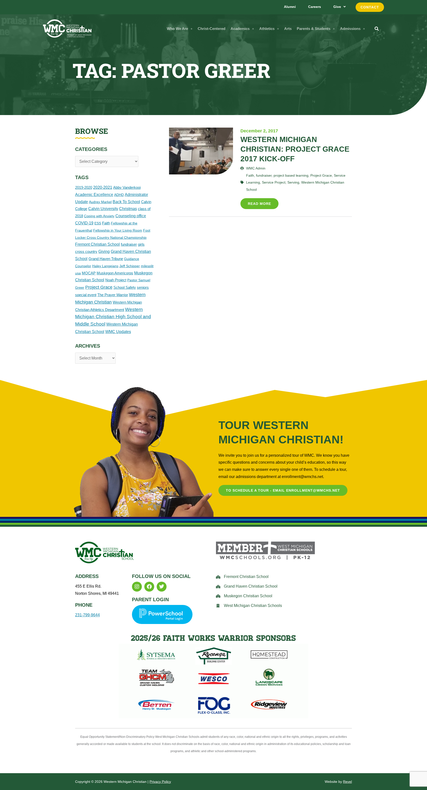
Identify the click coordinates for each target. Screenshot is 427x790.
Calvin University (103, 209)
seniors (143, 287)
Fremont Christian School (97, 244)
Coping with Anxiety (99, 216)
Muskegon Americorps (115, 273)
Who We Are (177, 28)
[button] (179, 28)
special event (85, 295)
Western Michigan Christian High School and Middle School (113, 317)
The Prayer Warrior (112, 295)
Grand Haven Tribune (105, 259)
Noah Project (115, 280)
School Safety (124, 287)
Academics (240, 28)
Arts (288, 28)
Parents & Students (313, 28)
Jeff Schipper (129, 266)
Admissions (350, 28)
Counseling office (130, 216)
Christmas (128, 209)
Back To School (126, 202)
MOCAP (89, 273)
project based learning (291, 175)
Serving (293, 182)
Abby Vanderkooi (127, 187)
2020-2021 (102, 187)
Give (337, 7)
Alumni (290, 7)
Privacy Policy (160, 782)
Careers (314, 7)
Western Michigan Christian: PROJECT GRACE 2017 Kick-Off (294, 149)
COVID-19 (84, 223)
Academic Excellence (94, 194)
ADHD (119, 195)
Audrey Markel (100, 202)
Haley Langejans (105, 266)
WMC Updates (118, 332)
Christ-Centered (211, 28)
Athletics (267, 28)
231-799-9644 (87, 615)
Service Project (273, 182)
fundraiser (129, 244)
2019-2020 (83, 187)
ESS (97, 223)
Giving (104, 251)
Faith (106, 223)
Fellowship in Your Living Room (117, 230)
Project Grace (98, 287)
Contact (370, 7)
